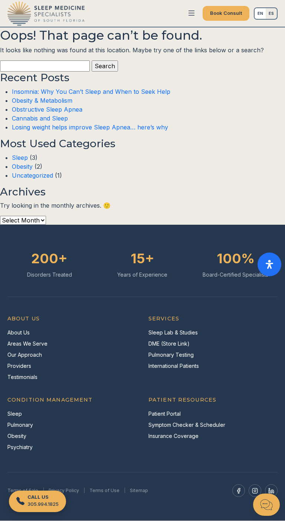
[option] (271, 13)
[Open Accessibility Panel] (269, 264)
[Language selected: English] (266, 13)
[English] (260, 13)
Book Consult (226, 13)
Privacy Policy (64, 490)
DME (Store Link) (169, 343)
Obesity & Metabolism (42, 100)
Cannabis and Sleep (40, 118)
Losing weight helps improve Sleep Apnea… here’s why (90, 127)
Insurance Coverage (173, 436)
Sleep (20, 157)
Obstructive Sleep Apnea (47, 109)
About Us (18, 332)
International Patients (173, 366)
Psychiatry (20, 447)
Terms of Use (104, 490)
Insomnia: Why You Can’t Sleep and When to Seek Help (91, 91)
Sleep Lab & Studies (173, 332)
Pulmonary (20, 425)
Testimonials (22, 377)
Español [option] (271, 13)
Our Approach (24, 355)
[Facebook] (238, 490)
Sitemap (139, 490)
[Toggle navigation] (191, 13)
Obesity (22, 166)
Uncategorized (32, 175)
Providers (19, 366)
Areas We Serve (27, 343)
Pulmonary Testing (171, 355)
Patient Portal (164, 413)
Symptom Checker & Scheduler (186, 425)
